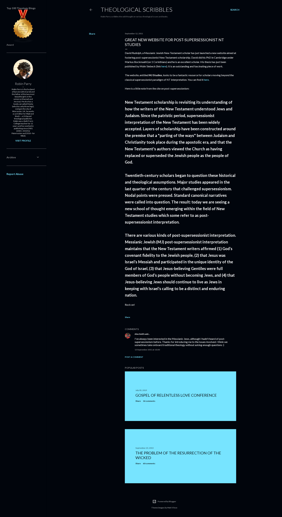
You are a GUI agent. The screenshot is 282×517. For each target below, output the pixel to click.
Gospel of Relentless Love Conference (176, 395)
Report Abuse (15, 173)
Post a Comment (134, 357)
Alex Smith (139, 334)
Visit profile (23, 140)
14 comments (149, 401)
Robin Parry (23, 84)
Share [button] (92, 33)
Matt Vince (172, 507)
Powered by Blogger (167, 501)
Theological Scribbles (136, 9)
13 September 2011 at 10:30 (147, 349)
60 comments (149, 463)
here (163, 66)
